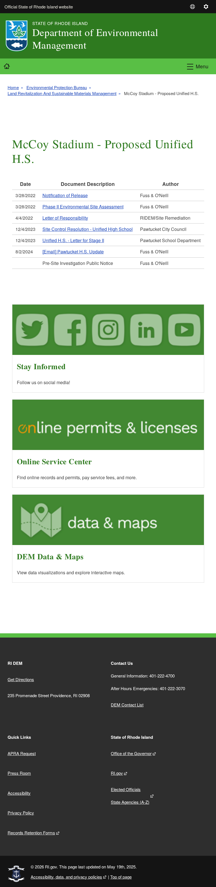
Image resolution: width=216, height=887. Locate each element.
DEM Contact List (127, 705)
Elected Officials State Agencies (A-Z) (130, 795)
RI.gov (117, 773)
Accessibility (19, 793)
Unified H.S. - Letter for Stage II (73, 240)
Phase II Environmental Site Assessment (82, 206)
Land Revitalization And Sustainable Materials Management (62, 93)
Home (13, 87)
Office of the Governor (131, 753)
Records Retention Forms (31, 833)
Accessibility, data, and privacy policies (66, 877)
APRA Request (22, 753)
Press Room (19, 773)
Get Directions (21, 679)
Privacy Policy (21, 813)
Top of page (121, 877)
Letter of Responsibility (65, 218)
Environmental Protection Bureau (56, 87)
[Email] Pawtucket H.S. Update (73, 251)
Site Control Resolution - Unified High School (87, 229)
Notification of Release (65, 195)
